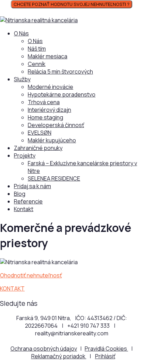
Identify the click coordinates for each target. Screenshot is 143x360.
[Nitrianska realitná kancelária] (39, 20)
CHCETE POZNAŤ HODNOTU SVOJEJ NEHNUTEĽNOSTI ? (71, 4)
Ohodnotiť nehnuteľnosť (31, 275)
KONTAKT (12, 288)
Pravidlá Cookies (106, 348)
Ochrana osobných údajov (43, 348)
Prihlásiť (105, 356)
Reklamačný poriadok (58, 356)
